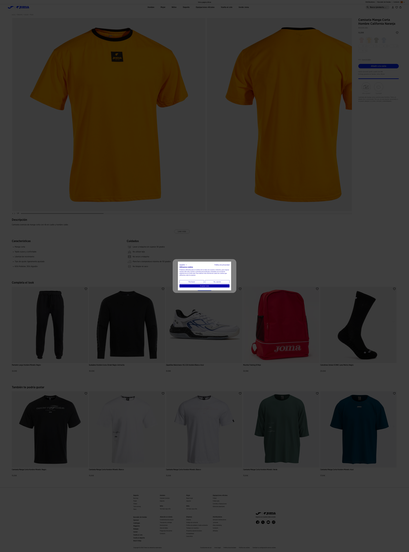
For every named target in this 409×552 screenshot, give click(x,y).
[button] (183, 265)
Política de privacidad (222, 265)
